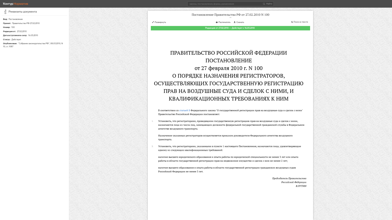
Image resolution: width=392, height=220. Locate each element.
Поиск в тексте (301, 22)
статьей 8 (184, 110)
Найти (269, 3)
